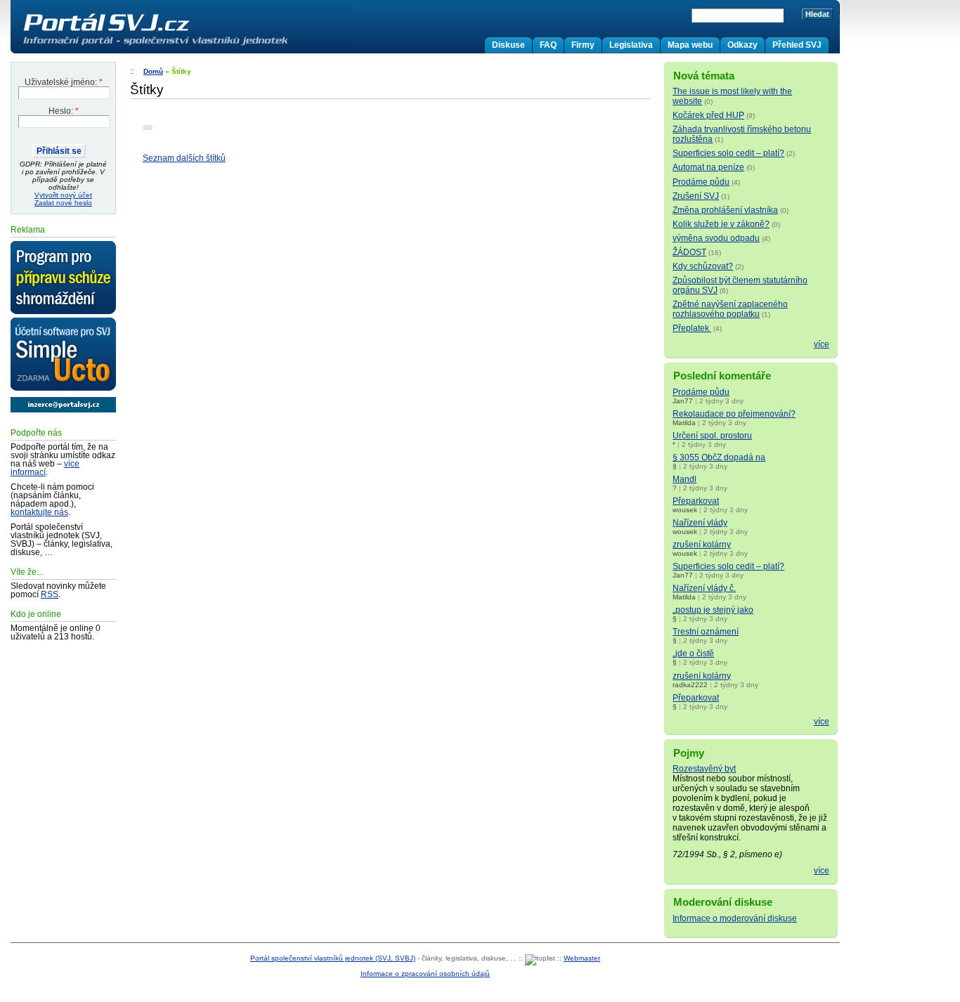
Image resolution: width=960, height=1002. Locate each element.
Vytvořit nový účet (63, 195)
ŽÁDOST (689, 252)
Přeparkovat (696, 501)
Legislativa (631, 45)
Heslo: (63, 111)
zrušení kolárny (702, 544)
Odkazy (742, 45)
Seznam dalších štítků (184, 158)
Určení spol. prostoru (712, 436)
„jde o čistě (693, 653)
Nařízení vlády (700, 523)
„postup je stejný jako (713, 610)
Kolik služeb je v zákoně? (721, 224)
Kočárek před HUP (708, 115)
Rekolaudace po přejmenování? (734, 414)
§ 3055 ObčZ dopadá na (719, 457)
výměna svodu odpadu (716, 238)
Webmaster (582, 958)
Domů (153, 71)
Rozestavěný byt (704, 769)
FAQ (548, 45)
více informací (45, 468)
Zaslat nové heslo (63, 203)
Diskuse (508, 45)
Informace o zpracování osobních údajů (425, 973)
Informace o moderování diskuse (735, 918)
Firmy (583, 45)
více (821, 344)
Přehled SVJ (797, 45)
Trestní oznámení (706, 632)
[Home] (185, 45)
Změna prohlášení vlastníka (725, 210)
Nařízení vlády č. (704, 588)
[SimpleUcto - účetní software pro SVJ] (63, 355)
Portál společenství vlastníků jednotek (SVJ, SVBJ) (332, 958)
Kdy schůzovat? (703, 266)
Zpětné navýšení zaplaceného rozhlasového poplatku (730, 309)
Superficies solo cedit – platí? (728, 153)
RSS (49, 594)
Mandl (684, 479)
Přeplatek (692, 328)
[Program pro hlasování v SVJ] (63, 278)
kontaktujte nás (39, 512)
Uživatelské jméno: (64, 82)
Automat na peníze (708, 167)
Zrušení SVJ (696, 196)
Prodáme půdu (701, 182)
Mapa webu (690, 45)
